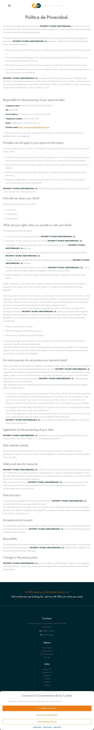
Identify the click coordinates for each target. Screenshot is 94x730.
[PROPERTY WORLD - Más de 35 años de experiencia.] (47, 5)
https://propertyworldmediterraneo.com (34, 127)
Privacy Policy (47, 727)
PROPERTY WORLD (48, 631)
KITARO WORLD (48, 635)
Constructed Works (47, 654)
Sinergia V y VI (47, 672)
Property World (47, 651)
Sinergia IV (47, 675)
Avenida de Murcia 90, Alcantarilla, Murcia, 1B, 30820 (47, 623)
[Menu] (9, 5)
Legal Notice (57, 727)
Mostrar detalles (47, 722)
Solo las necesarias (47, 715)
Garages (47, 657)
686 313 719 (47, 627)
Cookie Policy (37, 727)
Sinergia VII (47, 669)
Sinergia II (47, 682)
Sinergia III (47, 678)
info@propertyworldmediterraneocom (47, 592)
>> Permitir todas (47, 708)
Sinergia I (47, 685)
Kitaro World (47, 648)
